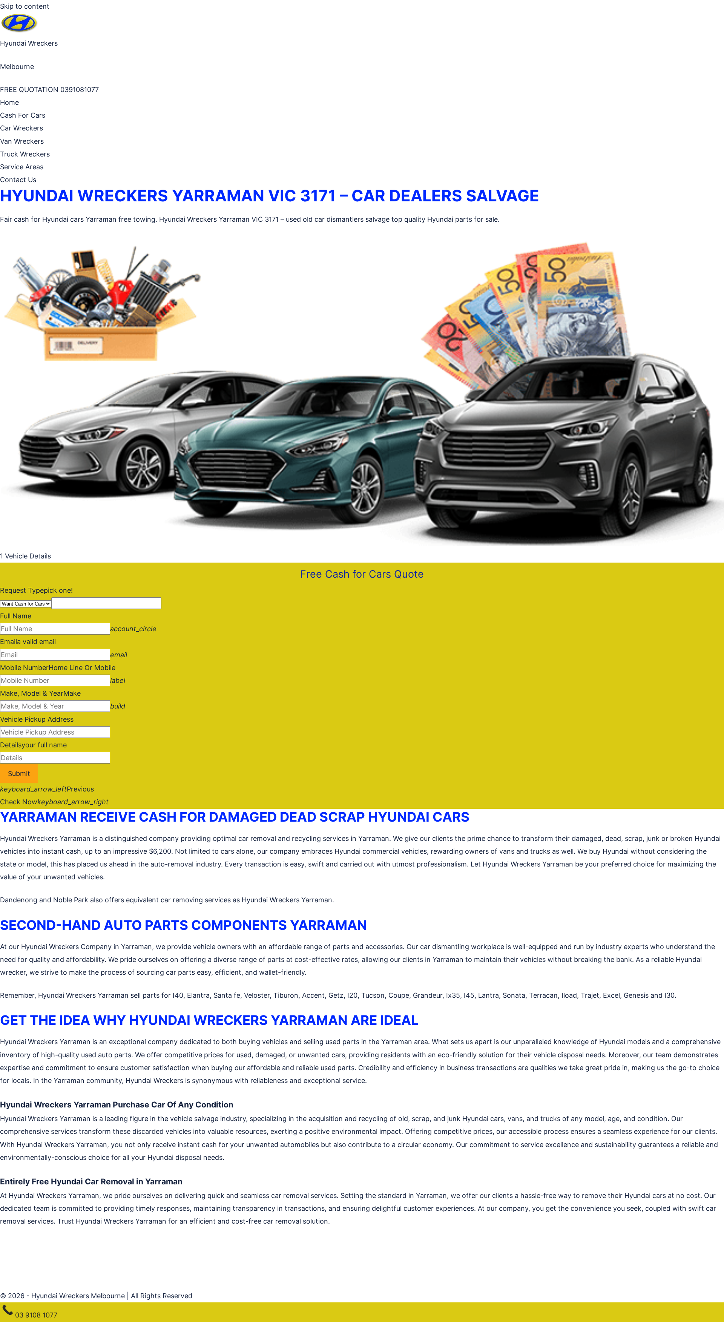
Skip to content (24, 6)
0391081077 (78, 90)
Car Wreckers (21, 128)
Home (9, 102)
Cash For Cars (22, 115)
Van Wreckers (22, 141)
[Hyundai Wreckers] (19, 30)
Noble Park (70, 900)
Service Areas (21, 167)
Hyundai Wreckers (29, 43)
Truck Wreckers (25, 154)
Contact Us (18, 180)
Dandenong (18, 900)
